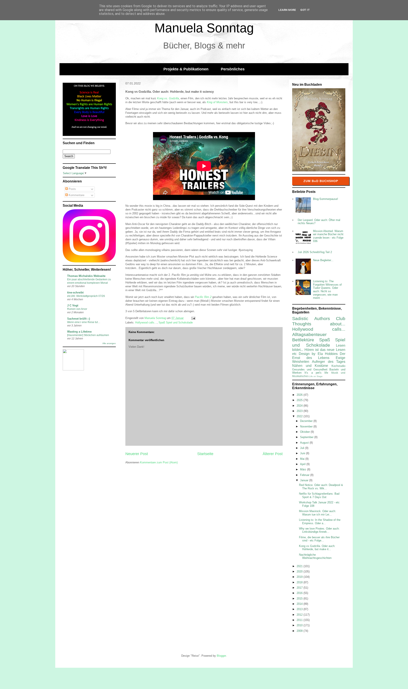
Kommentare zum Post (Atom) (159, 462)
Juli (302, 448)
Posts (72, 189)
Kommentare (76, 195)
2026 (300, 394)
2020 (300, 571)
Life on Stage (316, 376)
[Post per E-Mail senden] (193, 318)
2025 (300, 400)
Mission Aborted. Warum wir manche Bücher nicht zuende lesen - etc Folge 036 (328, 236)
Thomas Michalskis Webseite (86, 276)
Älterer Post (273, 454)
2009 (300, 630)
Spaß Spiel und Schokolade (176, 322)
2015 (300, 598)
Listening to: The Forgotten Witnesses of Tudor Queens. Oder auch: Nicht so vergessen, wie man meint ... (327, 289)
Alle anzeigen (109, 343)
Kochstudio (338, 365)
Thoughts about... (318, 323)
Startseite (205, 454)
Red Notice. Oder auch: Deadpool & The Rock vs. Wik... (321, 486)
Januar (304, 480)
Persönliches (233, 69)
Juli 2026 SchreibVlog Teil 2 (315, 252)
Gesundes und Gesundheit (309, 369)
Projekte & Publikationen (185, 69)
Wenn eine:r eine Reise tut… (83, 322)
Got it (305, 9)
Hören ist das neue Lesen (325, 350)
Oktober (305, 431)
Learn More (287, 9)
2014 (300, 603)
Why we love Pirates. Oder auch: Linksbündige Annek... (319, 530)
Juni (303, 453)
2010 (300, 625)
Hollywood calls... (146, 322)
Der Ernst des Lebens (318, 356)
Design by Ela (311, 354)
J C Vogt (72, 305)
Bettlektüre (303, 339)
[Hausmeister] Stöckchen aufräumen (88, 335)
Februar (305, 475)
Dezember (306, 421)
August (305, 442)
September (307, 437)
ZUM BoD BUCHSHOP (320, 181)
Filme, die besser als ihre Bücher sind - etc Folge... (319, 539)
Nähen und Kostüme (310, 365)
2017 (300, 587)
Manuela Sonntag (204, 28)
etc (294, 354)
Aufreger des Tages (328, 361)
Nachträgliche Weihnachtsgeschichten (315, 556)
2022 (300, 416)
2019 (300, 576)
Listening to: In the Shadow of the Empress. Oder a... (319, 521)
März (303, 469)
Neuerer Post (136, 454)
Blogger (221, 655)
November (306, 426)
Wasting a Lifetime (79, 331)
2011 (300, 620)
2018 (300, 582)
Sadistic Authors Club (318, 318)
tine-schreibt (75, 292)
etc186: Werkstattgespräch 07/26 (86, 296)
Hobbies (331, 354)
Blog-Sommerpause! (325, 199)
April (303, 464)
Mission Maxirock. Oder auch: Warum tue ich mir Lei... (317, 513)
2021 (300, 566)
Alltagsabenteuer (309, 334)
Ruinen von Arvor (77, 308)
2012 (300, 614)
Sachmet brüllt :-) (78, 318)
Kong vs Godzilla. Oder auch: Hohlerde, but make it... (317, 547)
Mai (302, 458)
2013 (300, 609)
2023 (300, 411)
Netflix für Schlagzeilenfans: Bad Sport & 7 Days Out (319, 495)
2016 (300, 593)
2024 (300, 405)
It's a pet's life (316, 372)
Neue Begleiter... (323, 260)
